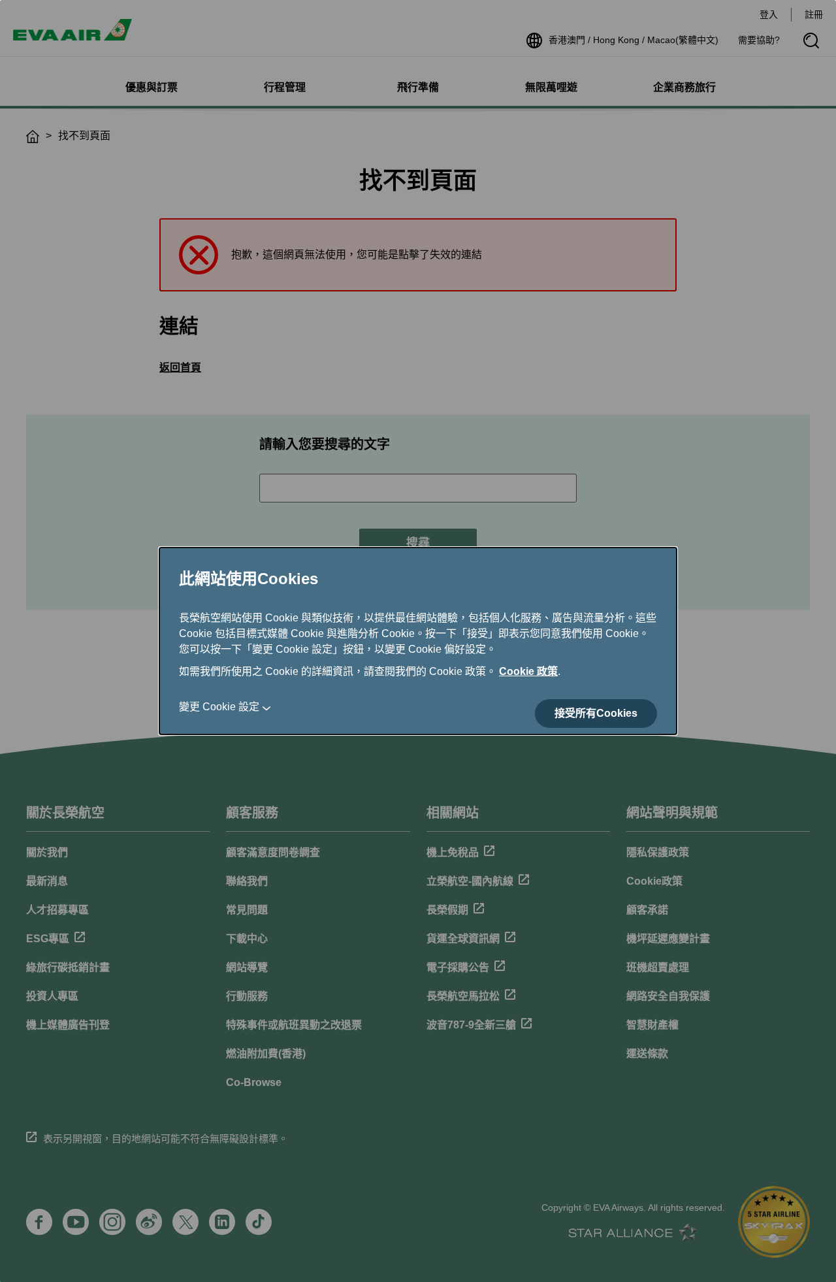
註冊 (814, 14)
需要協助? (759, 40)
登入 (769, 14)
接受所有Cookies (596, 713)
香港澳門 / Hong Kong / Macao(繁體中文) (633, 40)
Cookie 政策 (528, 671)
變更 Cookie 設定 (219, 706)
